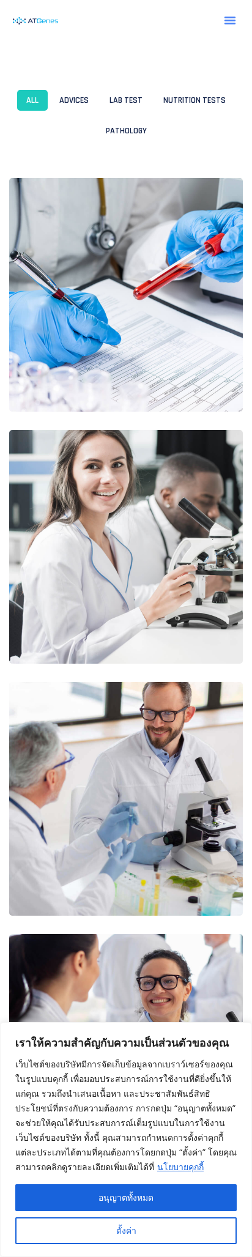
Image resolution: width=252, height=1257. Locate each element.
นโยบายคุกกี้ (180, 1167)
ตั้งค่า (126, 1230)
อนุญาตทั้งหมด (126, 1197)
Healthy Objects (84, 887)
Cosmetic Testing (86, 383)
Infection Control (89, 635)
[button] (230, 20)
